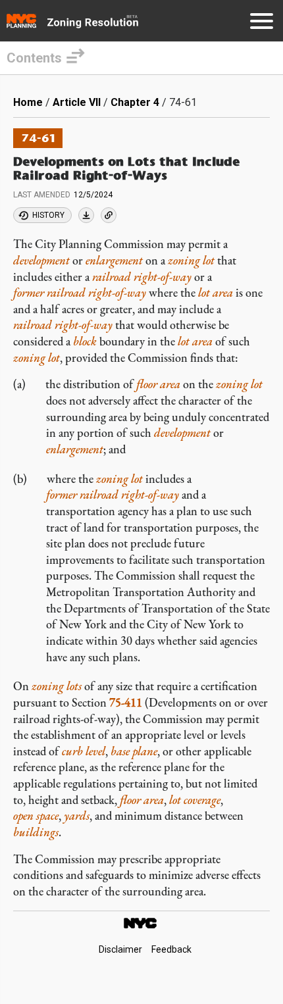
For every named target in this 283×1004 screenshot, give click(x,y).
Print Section (86, 215)
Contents (34, 58)
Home (28, 102)
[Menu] (261, 23)
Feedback (171, 950)
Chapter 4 (135, 102)
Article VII (77, 102)
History (48, 215)
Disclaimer (120, 950)
